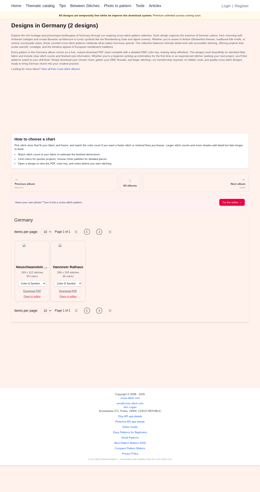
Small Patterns (130, 437)
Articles (155, 6)
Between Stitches (85, 6)
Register (242, 6)
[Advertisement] (125, 102)
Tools (140, 6)
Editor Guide (130, 426)
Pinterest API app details (130, 421)
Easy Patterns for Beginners (130, 432)
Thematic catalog (40, 6)
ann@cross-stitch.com (130, 403)
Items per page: (26, 232)
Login (226, 6)
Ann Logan (130, 407)
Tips (62, 6)
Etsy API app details (130, 416)
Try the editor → (232, 202)
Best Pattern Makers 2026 (130, 442)
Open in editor (32, 296)
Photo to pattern (117, 6)
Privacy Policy (130, 453)
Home (16, 6)
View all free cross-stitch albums (60, 68)
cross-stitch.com (130, 398)
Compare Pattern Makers (130, 448)
